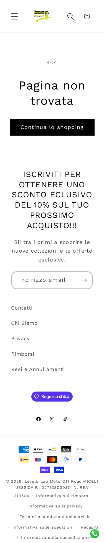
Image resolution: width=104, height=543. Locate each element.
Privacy (20, 338)
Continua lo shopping (52, 127)
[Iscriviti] (84, 280)
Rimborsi (22, 354)
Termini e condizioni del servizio (55, 516)
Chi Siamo (24, 323)
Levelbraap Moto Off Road (53, 481)
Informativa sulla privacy (55, 506)
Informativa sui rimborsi (63, 496)
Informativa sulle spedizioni (43, 527)
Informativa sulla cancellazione (55, 537)
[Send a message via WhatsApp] (94, 533)
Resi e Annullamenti (38, 369)
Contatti (22, 308)
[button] (14, 16)
